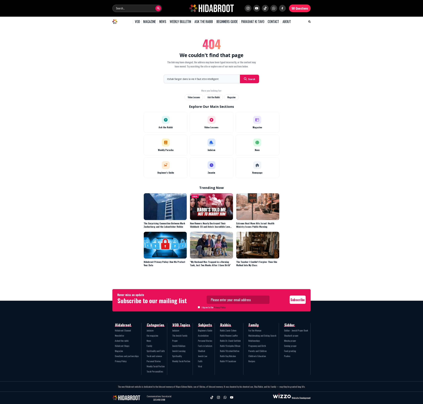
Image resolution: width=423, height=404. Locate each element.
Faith (200, 361)
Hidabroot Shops (122, 345)
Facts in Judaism (205, 345)
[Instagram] (248, 8)
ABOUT (287, 22)
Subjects (205, 325)
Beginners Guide (205, 330)
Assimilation (203, 335)
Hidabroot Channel (123, 330)
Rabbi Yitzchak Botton (229, 351)
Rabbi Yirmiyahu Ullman (230, 345)
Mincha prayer (290, 340)
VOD (137, 22)
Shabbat (201, 351)
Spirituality (177, 356)
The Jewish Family (179, 335)
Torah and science (154, 356)
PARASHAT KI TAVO (252, 22)
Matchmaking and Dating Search (262, 335)
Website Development (301, 398)
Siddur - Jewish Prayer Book (296, 330)
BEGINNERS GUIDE (227, 22)
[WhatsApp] (273, 8)
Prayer (175, 340)
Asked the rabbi (122, 340)
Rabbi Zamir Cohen (228, 330)
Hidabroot (123, 325)
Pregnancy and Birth (257, 345)
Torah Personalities (155, 371)
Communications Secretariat (159, 396)
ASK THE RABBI (203, 22)
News (149, 340)
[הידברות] (211, 8)
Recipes (251, 361)
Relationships (254, 340)
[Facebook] (282, 8)
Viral (200, 366)
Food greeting (290, 351)
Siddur (289, 325)
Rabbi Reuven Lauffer (229, 335)
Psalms (287, 356)
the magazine (152, 335)
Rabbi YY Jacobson (228, 361)
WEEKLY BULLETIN (180, 22)
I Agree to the (213, 307)
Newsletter (119, 335)
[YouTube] (256, 8)
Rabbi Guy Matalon (228, 356)
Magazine (231, 97)
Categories (155, 325)
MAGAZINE (149, 22)
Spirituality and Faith (156, 351)
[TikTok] (265, 8)
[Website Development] (282, 398)
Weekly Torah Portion (156, 366)
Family (149, 345)
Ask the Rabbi (214, 97)
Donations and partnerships (127, 356)
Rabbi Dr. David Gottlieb (230, 340)
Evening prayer (290, 345)
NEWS (162, 22)
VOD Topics (181, 325)
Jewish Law (202, 356)
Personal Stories (154, 361)
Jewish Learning (179, 351)
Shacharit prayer (291, 335)
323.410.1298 (159, 400)
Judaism (150, 330)
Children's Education (257, 356)
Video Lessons (194, 97)
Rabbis (225, 325)
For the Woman (254, 330)
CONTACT (273, 22)
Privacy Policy (219, 307)
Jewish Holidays (178, 345)
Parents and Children (257, 351)
